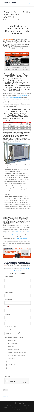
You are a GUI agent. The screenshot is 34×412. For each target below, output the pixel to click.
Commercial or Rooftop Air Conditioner (17, 352)
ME (12, 270)
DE (26, 268)
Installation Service (12, 368)
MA (28, 268)
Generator (10, 361)
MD (10, 270)
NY (18, 270)
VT (24, 270)
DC (24, 268)
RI (22, 270)
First (6, 282)
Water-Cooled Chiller (12, 343)
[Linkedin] (23, 403)
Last (5, 289)
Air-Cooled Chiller (12, 340)
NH (14, 270)
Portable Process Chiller (13, 349)
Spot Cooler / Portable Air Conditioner (16, 355)
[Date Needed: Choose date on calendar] (19, 333)
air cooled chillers (17, 231)
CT (22, 268)
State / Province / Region (11, 326)
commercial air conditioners (14, 235)
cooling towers (18, 233)
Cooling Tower (11, 346)
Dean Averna (8, 20)
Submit (5, 389)
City (5, 320)
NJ (16, 270)
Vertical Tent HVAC (12, 365)
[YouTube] (19, 403)
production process (23, 95)
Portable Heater (11, 358)
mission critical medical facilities (13, 97)
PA (20, 270)
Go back (5, 396)
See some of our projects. (21, 238)
